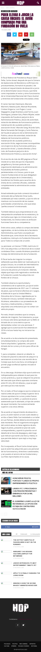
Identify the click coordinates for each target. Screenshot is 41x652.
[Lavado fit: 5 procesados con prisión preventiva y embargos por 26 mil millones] (6, 491)
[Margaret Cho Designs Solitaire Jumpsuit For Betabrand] (6, 554)
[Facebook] (18, 625)
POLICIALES (7, 644)
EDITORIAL (34, 646)
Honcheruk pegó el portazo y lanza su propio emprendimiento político (26, 480)
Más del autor (7, 472)
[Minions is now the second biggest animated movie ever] (6, 585)
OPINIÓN (13, 646)
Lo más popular (35, 534)
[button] (38, 3)
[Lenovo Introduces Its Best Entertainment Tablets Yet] (6, 565)
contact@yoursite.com (25, 619)
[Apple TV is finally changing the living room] (6, 575)
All (16, 534)
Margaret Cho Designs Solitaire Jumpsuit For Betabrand (22, 554)
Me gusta (35, 527)
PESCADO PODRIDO (23, 646)
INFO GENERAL (6, 11)
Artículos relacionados (10, 469)
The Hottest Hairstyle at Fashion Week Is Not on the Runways (24, 542)
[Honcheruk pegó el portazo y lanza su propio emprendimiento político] (6, 480)
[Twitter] (23, 625)
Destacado (23, 534)
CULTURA (6, 646)
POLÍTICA (14, 11)
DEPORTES (32, 644)
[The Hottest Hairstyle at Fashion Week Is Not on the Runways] (6, 542)
